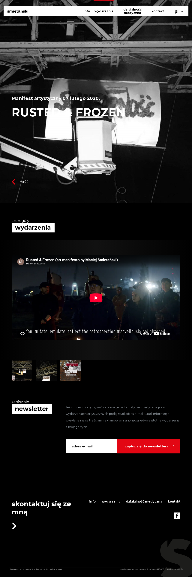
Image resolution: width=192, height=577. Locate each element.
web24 (180, 569)
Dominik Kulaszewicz (35, 569)
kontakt (158, 11)
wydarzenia (103, 11)
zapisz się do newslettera (146, 446)
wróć (24, 182)
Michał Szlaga (55, 569)
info (87, 11)
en (177, 17)
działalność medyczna (132, 11)
